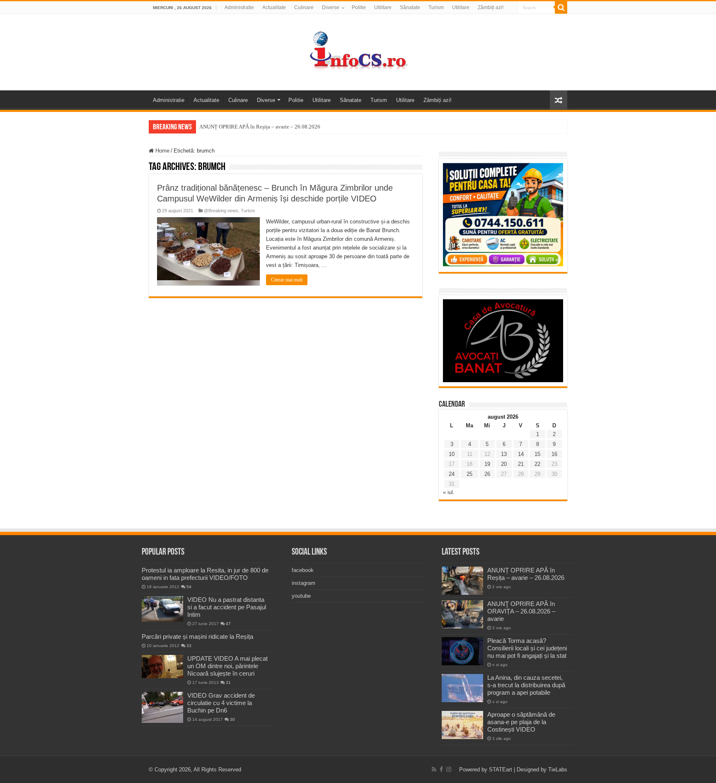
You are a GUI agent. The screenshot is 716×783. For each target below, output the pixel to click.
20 (504, 464)
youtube (301, 596)
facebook (303, 570)
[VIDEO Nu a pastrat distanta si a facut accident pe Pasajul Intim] (162, 609)
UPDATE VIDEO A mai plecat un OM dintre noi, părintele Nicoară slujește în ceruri (227, 666)
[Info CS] (358, 51)
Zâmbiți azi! (490, 7)
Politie (359, 7)
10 (452, 454)
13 (504, 454)
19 (487, 464)
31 (228, 682)
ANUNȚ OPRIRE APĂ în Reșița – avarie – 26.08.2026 (259, 127)
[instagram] (448, 769)
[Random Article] (558, 100)
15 (537, 454)
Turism (436, 7)
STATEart (500, 769)
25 (469, 474)
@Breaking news (221, 210)
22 (537, 464)
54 (188, 586)
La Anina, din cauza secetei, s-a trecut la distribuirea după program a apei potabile (526, 685)
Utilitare (383, 7)
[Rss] (434, 769)
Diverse (330, 7)
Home (161, 151)
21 (521, 464)
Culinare (304, 7)
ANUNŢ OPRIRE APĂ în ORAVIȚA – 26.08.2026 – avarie (521, 611)
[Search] (561, 7)
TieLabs (557, 769)
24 (452, 474)
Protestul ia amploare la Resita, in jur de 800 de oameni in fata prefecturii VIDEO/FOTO (205, 574)
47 (228, 623)
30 (232, 719)
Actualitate (274, 7)
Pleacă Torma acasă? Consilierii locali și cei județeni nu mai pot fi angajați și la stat (527, 648)
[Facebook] (441, 769)
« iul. (449, 492)
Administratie (239, 7)
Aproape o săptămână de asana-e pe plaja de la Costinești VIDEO (521, 722)
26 (487, 474)
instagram (303, 583)
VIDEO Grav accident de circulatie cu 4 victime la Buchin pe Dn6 (221, 703)
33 (188, 645)
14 (521, 454)
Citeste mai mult (286, 280)
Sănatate (410, 7)
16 (554, 454)
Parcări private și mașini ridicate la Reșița (197, 636)
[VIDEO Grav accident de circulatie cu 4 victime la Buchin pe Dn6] (162, 707)
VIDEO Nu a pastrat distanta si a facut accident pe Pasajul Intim (226, 607)
